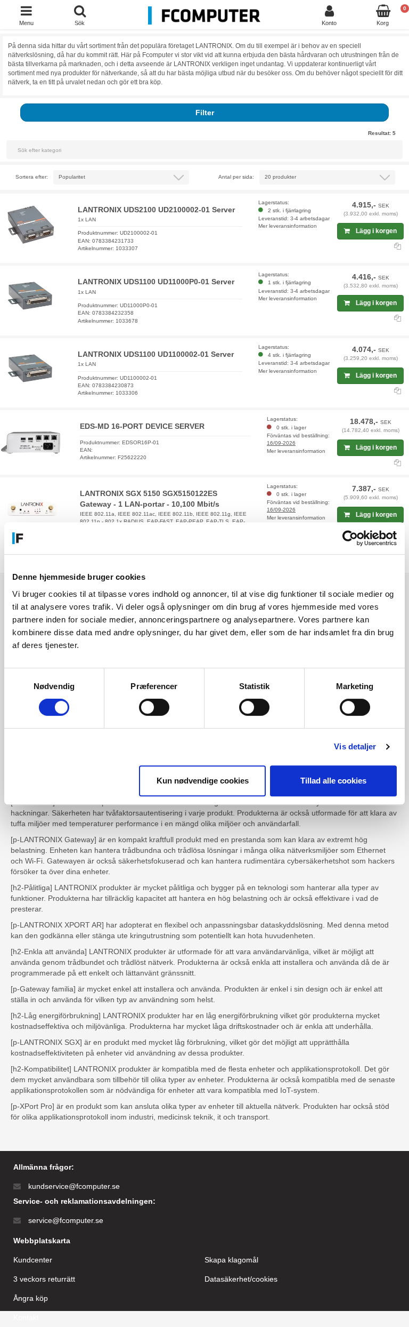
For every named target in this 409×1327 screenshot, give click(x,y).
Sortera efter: (31, 177)
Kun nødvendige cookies (203, 780)
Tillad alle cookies (333, 780)
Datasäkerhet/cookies (240, 1279)
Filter (204, 112)
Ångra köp (30, 1298)
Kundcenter (32, 1260)
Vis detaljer (355, 746)
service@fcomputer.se (65, 1220)
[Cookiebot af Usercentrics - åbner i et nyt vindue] (350, 538)
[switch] (154, 707)
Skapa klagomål (231, 1260)
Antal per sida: (236, 177)
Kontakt (26, 1317)
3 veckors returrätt (44, 1279)
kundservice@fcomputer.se (74, 1186)
